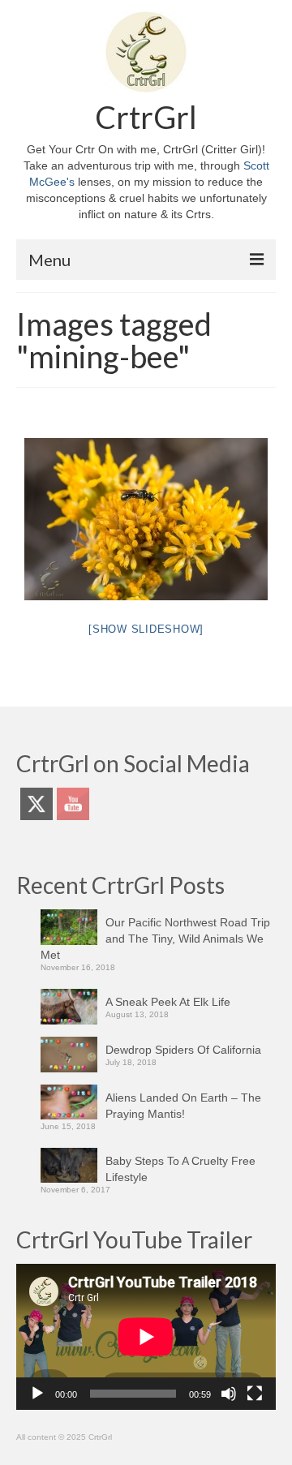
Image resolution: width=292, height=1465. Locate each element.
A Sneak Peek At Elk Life (167, 1001)
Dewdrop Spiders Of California (183, 1049)
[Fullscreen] (255, 1394)
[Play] (37, 1394)
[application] (146, 1337)
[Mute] (229, 1394)
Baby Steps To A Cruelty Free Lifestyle (180, 1169)
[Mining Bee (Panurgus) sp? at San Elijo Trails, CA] (146, 519)
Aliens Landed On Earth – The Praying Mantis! (183, 1105)
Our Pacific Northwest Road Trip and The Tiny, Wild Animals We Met (155, 938)
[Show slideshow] (146, 629)
